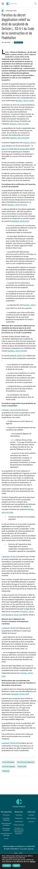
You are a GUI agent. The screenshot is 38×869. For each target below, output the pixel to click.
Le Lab (6, 838)
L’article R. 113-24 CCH (10, 743)
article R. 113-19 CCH (20, 221)
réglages (32, 862)
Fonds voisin (22, 766)
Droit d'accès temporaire (25, 762)
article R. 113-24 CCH (20, 694)
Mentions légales (9, 846)
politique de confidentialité (26, 846)
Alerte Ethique (31, 818)
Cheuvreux (11, 3)
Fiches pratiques (19, 825)
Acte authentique (8, 762)
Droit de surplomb (9, 766)
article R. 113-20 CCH (17, 355)
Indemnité (6, 771)
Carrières (31, 815)
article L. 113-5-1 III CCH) (20, 138)
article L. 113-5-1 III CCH (12, 410)
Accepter (6, 865)
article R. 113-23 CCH (11, 628)
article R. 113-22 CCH (11, 556)
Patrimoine (6, 815)
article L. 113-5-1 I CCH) (25, 100)
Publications (19, 818)
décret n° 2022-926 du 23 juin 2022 (15, 149)
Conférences (19, 821)
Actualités (19, 815)
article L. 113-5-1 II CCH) (19, 124)
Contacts (31, 821)
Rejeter (16, 865)
